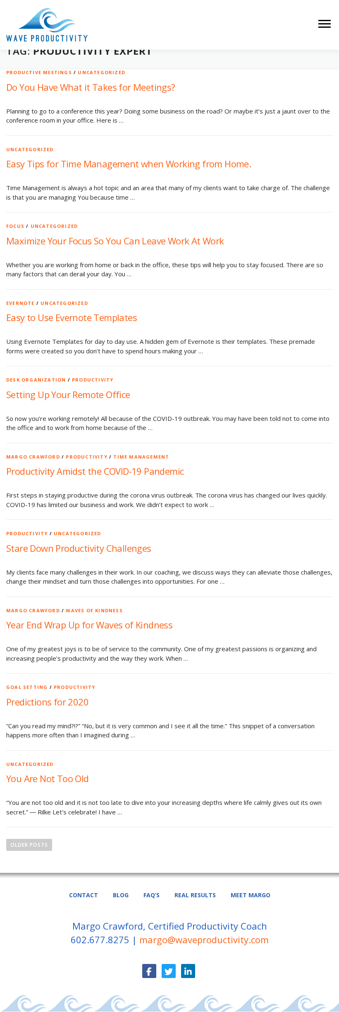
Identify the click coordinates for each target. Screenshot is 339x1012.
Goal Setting (27, 687)
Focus (15, 226)
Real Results (195, 895)
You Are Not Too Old (47, 778)
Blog (121, 895)
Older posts (29, 844)
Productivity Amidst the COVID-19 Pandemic (95, 471)
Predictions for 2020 (47, 702)
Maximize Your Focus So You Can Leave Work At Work (115, 240)
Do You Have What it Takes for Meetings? (90, 87)
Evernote (20, 303)
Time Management (141, 457)
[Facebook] (149, 971)
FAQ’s (151, 895)
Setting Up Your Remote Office (68, 394)
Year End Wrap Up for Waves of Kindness (89, 624)
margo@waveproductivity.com (204, 939)
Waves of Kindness (94, 610)
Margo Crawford (33, 457)
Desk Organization (36, 380)
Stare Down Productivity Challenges (78, 548)
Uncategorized (101, 72)
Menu (325, 23)
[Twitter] (169, 971)
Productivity (92, 380)
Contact (83, 895)
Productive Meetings (39, 72)
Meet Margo (250, 895)
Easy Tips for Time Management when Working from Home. (128, 163)
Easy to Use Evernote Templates (71, 317)
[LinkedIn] (188, 971)
